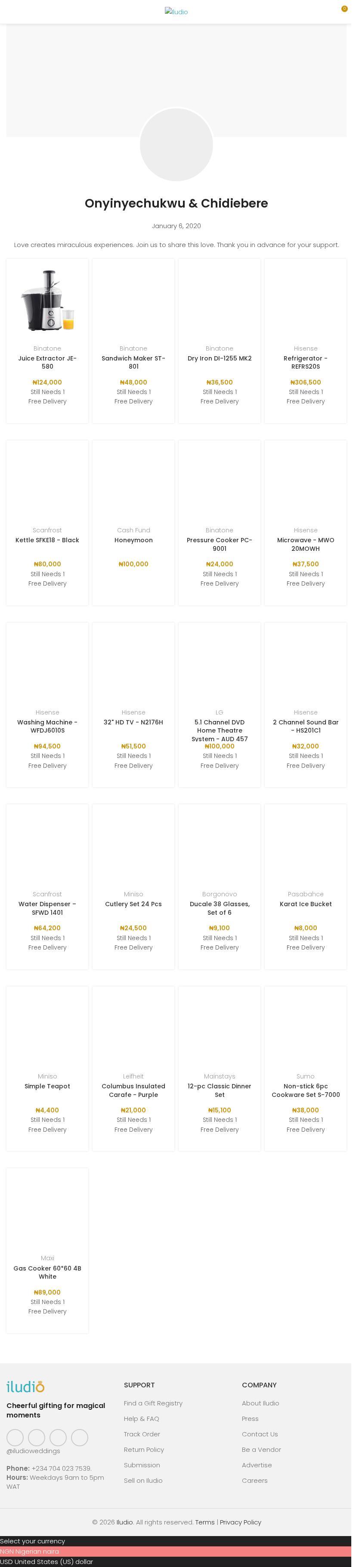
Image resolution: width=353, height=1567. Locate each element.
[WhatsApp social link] (79, 1437)
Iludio (125, 1522)
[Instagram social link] (36, 1437)
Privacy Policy (240, 1522)
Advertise (257, 1464)
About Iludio (260, 1403)
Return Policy (144, 1449)
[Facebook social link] (15, 1437)
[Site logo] (176, 11)
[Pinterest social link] (58, 1437)
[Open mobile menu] (10, 12)
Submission (142, 1464)
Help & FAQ (141, 1418)
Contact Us (260, 1434)
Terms (205, 1522)
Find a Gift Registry (153, 1403)
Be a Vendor (261, 1449)
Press (250, 1418)
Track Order (142, 1434)
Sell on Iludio (143, 1480)
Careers (255, 1480)
